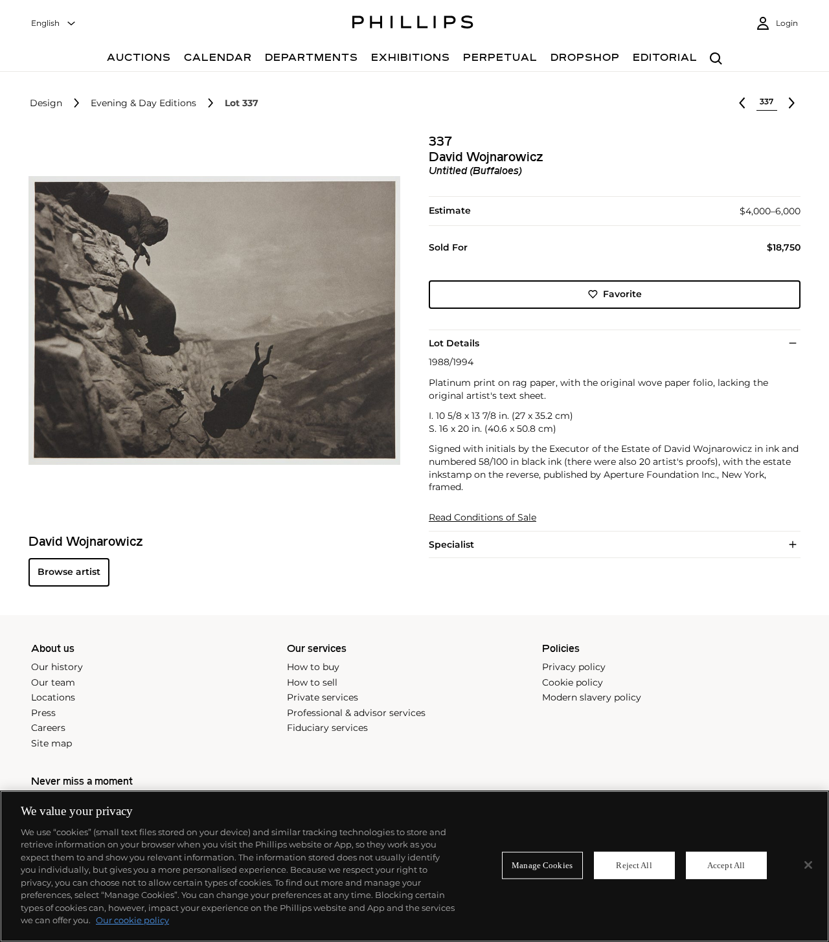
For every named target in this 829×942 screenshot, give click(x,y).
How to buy (313, 667)
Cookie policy (572, 682)
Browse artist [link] (69, 572)
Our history (57, 667)
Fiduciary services (327, 728)
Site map (51, 743)
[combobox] (53, 23)
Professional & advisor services (356, 713)
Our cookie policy (132, 920)
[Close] (808, 865)
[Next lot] (791, 103)
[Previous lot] (742, 103)
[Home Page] (412, 24)
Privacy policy (574, 667)
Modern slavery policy (591, 697)
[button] (210, 320)
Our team (53, 682)
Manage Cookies (542, 865)
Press (43, 713)
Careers (48, 728)
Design (46, 103)
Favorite (622, 294)
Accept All (726, 865)
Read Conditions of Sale (482, 517)
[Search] (716, 59)
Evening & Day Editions (143, 103)
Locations (53, 697)
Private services (322, 697)
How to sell (312, 682)
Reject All (634, 865)
